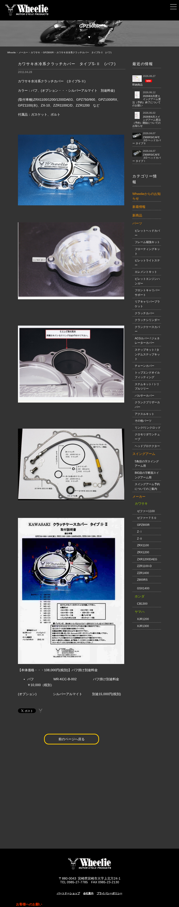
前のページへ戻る (72, 739)
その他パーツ (143, 420)
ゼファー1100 (146, 511)
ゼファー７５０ (147, 518)
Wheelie (11, 52)
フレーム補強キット (147, 242)
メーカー (23, 52)
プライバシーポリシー (109, 893)
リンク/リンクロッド (148, 427)
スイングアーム (143, 454)
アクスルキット (144, 414)
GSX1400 (143, 588)
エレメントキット (146, 271)
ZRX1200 (143, 552)
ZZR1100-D (144, 566)
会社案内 (88, 893)
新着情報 (138, 207)
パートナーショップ (68, 893)
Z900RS (142, 579)
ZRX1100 (143, 545)
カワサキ (35, 52)
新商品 (137, 215)
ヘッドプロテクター (147, 446)
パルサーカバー (144, 395)
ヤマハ (140, 612)
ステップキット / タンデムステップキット (147, 354)
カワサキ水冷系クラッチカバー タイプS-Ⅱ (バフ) (83, 52)
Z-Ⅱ (139, 538)
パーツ (137, 223)
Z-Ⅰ (139, 531)
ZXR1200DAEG (147, 559)
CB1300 (142, 603)
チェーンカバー (144, 365)
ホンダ (140, 596)
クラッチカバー (144, 313)
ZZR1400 (143, 573)
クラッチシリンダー (147, 320)
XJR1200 (143, 619)
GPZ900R (48, 52)
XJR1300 (143, 626)
